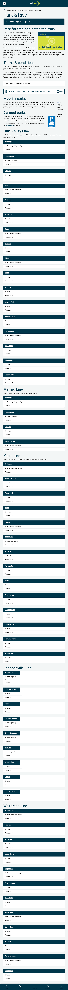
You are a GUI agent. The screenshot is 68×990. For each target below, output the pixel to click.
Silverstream (10, 316)
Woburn (8, 200)
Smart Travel (10, 125)
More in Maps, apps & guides (18, 22)
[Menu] (4, 3)
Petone (8, 171)
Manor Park (9, 302)
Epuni (7, 229)
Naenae (8, 244)
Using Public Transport (13, 10)
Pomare (8, 287)
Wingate (8, 258)
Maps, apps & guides (27, 10)
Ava (6, 185)
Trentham (9, 346)
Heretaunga (9, 331)
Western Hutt (10, 441)
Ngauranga (9, 156)
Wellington (9, 142)
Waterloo (8, 214)
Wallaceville (10, 360)
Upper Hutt (9, 375)
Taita (7, 273)
